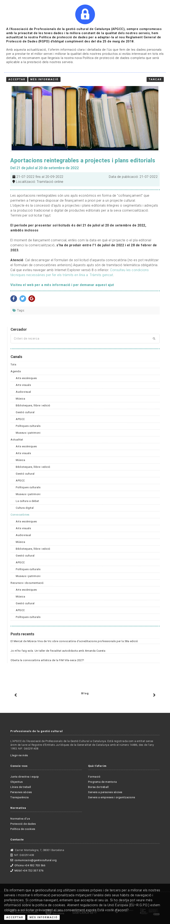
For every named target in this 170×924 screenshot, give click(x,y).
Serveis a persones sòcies (105, 792)
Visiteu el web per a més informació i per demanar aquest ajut (62, 285)
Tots (13, 364)
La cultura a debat (27, 501)
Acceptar (14, 917)
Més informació (44, 79)
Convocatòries (20, 514)
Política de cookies (22, 829)
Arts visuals (23, 385)
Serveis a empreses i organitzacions (111, 797)
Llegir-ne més (19, 755)
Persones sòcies (21, 792)
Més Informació (43, 917)
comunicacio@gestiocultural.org (36, 860)
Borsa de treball (98, 787)
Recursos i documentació (27, 582)
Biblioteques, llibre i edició (33, 405)
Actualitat (17, 439)
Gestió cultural (25, 412)
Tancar (155, 79)
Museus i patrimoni (28, 432)
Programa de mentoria (102, 781)
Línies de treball (20, 787)
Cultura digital (25, 507)
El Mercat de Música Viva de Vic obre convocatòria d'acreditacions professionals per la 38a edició (74, 641)
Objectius (16, 781)
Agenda (16, 371)
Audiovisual (23, 391)
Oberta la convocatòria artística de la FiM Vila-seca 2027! (47, 660)
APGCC (20, 419)
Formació (94, 776)
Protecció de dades (23, 823)
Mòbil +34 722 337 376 (29, 870)
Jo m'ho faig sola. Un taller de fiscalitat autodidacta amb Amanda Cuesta (58, 650)
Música (20, 398)
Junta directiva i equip (24, 776)
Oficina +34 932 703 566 (30, 865)
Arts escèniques (26, 378)
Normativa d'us (20, 818)
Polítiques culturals (28, 425)
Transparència (19, 797)
